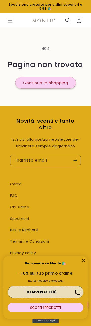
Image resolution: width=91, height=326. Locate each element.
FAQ (14, 195)
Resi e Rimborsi (24, 230)
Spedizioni (19, 218)
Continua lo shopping (45, 82)
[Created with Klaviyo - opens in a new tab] (45, 321)
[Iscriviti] (75, 160)
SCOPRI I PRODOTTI (45, 307)
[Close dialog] (83, 260)
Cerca (16, 184)
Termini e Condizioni (29, 241)
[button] (10, 20)
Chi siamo (19, 207)
